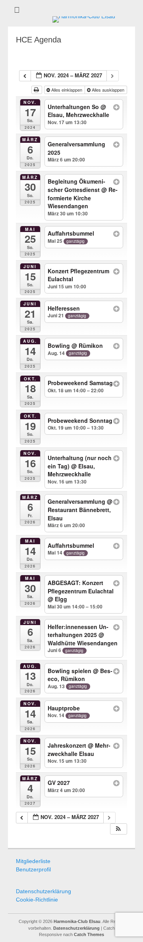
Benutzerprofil (33, 869)
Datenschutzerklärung (43, 891)
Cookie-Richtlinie (37, 899)
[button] (118, 829)
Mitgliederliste (33, 861)
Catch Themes (89, 934)
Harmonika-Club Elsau (77, 921)
